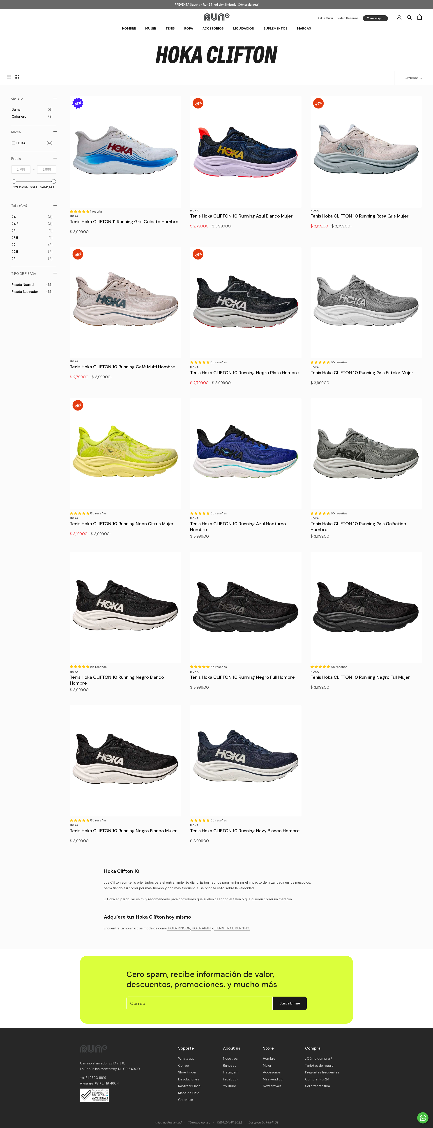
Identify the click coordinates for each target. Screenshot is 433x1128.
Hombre (129, 28)
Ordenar (412, 78)
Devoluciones (188, 1079)
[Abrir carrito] (419, 17)
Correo (183, 1065)
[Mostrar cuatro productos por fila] (17, 77)
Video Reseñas (347, 18)
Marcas (304, 28)
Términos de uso (199, 1122)
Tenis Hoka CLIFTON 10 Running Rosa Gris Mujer (360, 216)
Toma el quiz (375, 18)
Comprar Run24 (317, 1079)
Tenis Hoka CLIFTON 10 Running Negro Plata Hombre (244, 373)
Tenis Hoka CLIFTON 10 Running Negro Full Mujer (360, 677)
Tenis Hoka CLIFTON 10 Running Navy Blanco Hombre (245, 831)
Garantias (185, 1100)
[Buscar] (409, 17)
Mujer (150, 28)
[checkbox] (32, 109)
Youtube (229, 1086)
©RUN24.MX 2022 (229, 1122)
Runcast (229, 1065)
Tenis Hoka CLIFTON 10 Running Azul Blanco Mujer (241, 216)
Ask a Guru (325, 18)
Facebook (230, 1079)
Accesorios (213, 28)
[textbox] (21, 169)
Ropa (188, 28)
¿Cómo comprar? (318, 1058)
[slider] (14, 181)
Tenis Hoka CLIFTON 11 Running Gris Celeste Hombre (124, 222)
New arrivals (272, 1086)
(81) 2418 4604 (107, 1083)
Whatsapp (186, 1058)
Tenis (170, 28)
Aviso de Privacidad (168, 1122)
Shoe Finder (187, 1072)
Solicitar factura (317, 1086)
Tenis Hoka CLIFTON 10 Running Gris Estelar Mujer (362, 373)
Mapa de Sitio (188, 1093)
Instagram (231, 1072)
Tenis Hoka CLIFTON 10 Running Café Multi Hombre (122, 367)
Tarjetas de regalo (319, 1065)
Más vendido (273, 1079)
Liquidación (243, 28)
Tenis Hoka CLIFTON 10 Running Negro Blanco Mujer (123, 831)
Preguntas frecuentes (322, 1072)
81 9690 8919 (95, 1077)
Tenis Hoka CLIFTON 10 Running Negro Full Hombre (242, 677)
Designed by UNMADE (263, 1122)
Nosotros (230, 1058)
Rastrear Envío (189, 1086)
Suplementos (276, 28)
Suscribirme (289, 1003)
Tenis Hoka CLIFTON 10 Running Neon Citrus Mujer (122, 524)
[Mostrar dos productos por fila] (9, 77)
